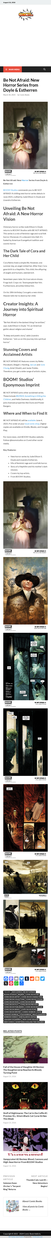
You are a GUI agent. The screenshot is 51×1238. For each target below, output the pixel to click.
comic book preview (29, 1004)
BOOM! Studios (10, 190)
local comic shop (32, 423)
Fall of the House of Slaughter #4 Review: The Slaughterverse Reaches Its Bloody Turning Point (23, 1070)
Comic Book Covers (34, 999)
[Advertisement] (25, 47)
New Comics (9, 1022)
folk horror (25, 1014)
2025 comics (17, 992)
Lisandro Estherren (12, 1019)
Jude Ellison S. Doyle (27, 1017)
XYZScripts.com (37, 1237)
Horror (25, 180)
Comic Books (25, 95)
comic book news (27, 1002)
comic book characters (31, 997)
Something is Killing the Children (30, 1022)
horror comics (10, 1017)
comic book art (32, 994)
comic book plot (11, 1004)
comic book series (11, 1009)
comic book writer (12, 1012)
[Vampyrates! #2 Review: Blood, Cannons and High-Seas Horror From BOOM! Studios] (25, 1142)
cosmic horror (28, 1012)
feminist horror (11, 1014)
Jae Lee (33, 364)
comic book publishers (14, 1007)
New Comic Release (30, 1019)
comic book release (33, 1007)
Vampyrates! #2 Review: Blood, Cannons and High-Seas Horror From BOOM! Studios (25, 1160)
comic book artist (12, 997)
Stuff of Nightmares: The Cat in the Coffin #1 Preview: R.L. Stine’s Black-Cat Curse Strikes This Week (25, 1116)
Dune (39, 1012)
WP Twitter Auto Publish (16, 1237)
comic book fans (11, 1002)
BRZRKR (20, 396)
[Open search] (44, 69)
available (31, 420)
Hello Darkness (39, 1014)
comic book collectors (14, 999)
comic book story (29, 1009)
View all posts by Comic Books (33, 1208)
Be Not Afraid (29, 992)
